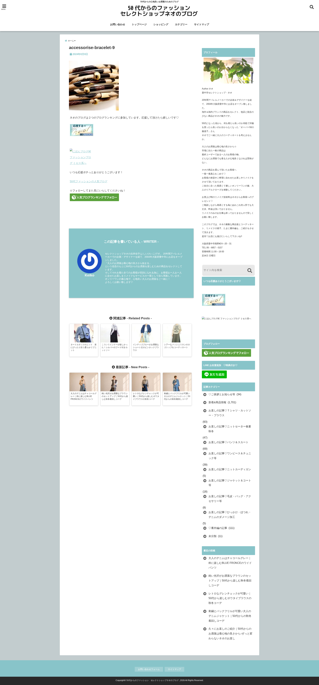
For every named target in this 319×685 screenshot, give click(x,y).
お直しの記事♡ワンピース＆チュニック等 (230, 456)
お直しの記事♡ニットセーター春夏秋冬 (230, 429)
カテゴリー (181, 24)
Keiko (89, 275)
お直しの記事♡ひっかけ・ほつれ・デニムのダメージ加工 (230, 514)
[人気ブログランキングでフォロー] (131, 197)
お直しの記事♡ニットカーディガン (230, 469)
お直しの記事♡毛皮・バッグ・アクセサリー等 (230, 498)
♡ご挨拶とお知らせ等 (222, 394)
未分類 (212, 536)
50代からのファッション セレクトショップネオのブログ (152, 680)
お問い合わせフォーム (149, 669)
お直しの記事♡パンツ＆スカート (228, 442)
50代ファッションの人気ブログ (88, 181)
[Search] (249, 270)
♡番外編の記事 (218, 528)
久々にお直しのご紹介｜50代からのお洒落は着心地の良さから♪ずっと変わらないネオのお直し (230, 633)
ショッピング (160, 24)
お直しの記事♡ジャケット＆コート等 (230, 483)
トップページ (139, 24)
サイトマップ (201, 24)
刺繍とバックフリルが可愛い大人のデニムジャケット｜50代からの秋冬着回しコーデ (230, 616)
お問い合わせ (117, 24)
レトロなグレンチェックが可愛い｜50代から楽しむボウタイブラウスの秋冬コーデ (230, 598)
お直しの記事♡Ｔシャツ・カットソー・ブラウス (230, 413)
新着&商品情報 (217, 402)
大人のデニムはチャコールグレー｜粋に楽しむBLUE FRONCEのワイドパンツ (230, 563)
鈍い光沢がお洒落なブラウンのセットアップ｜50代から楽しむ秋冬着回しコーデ (230, 580)
